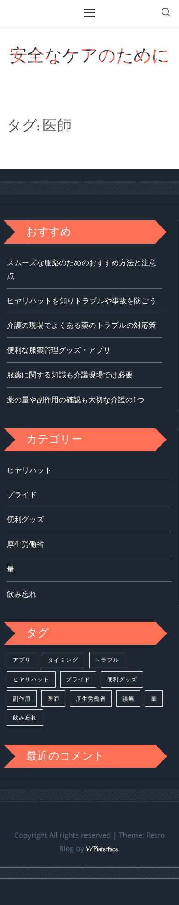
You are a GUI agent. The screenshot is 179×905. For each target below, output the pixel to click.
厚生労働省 (25, 544)
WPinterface (102, 849)
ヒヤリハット (29, 470)
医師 (53, 698)
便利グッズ (25, 519)
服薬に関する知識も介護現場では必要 (70, 375)
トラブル (107, 660)
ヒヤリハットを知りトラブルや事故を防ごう (82, 301)
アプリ (22, 660)
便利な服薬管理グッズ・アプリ (59, 350)
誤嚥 (128, 698)
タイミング (63, 660)
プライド (22, 494)
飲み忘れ (22, 594)
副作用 (22, 698)
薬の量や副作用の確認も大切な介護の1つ (76, 399)
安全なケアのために (89, 55)
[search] (166, 13)
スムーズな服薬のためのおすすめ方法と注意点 (81, 269)
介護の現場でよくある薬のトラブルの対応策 (81, 325)
